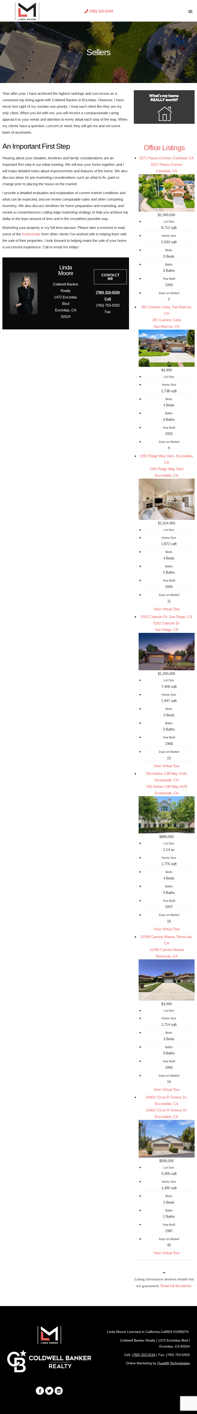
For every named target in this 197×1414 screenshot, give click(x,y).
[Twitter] (49, 1391)
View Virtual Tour (167, 609)
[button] (98, 11)
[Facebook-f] (40, 1391)
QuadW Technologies (173, 1363)
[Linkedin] (59, 1391)
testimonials (31, 234)
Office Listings (164, 148)
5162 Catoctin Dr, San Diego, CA (166, 617)
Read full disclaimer (175, 1286)
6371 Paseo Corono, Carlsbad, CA (166, 158)
